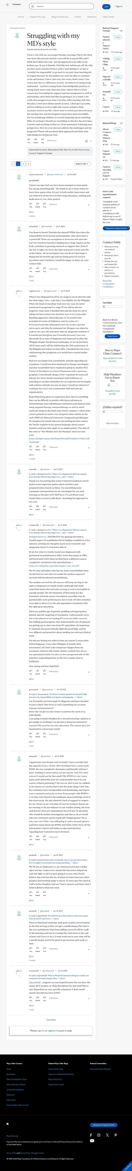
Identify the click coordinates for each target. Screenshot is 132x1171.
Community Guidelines (15, 1090)
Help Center (108, 16)
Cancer (106, 106)
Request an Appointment (103, 1125)
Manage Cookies (37, 1153)
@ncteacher (45, 469)
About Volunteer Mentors (16, 1084)
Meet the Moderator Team (17, 1079)
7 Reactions (53, 447)
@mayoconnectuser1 (55, 174)
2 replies (32, 216)
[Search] (32, 6)
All (121, 30)
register (52, 1030)
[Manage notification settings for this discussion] (86, 141)
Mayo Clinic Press (55, 1079)
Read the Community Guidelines (109, 283)
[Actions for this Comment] (89, 205)
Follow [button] (117, 37)
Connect (16, 4)
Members (92, 16)
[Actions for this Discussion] (91, 141)
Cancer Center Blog (55, 1069)
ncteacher (41, 49)
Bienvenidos (112, 423)
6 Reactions (53, 671)
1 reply (31, 280)
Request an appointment (116, 228)
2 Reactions (53, 269)
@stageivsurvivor (50, 291)
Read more (112, 336)
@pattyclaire (46, 756)
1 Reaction (53, 204)
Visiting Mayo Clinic (106, 61)
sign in (41, 1030)
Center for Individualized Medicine (61, 1074)
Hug (42, 142)
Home (21, 16)
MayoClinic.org (12, 1136)
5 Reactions (53, 949)
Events (78, 16)
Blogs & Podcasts (60, 16)
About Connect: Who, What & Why (107, 135)
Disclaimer (11, 1095)
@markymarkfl (48, 525)
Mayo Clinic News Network (100, 1069)
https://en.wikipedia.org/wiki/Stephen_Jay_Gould (53, 565)
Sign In (119, 6)
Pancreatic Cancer (17, 28)
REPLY (31, 212)
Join (106, 6)
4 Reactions (53, 837)
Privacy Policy (25, 1153)
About (9, 1069)
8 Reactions (51, 140)
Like (29, 142)
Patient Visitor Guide (56, 1084)
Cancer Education (106, 153)
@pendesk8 (44, 855)
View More (51, 1020)
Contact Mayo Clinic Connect (18, 1105)
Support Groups (37, 16)
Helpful (35, 142)
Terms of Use (11, 1153)
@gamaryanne (47, 690)
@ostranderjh (47, 226)
